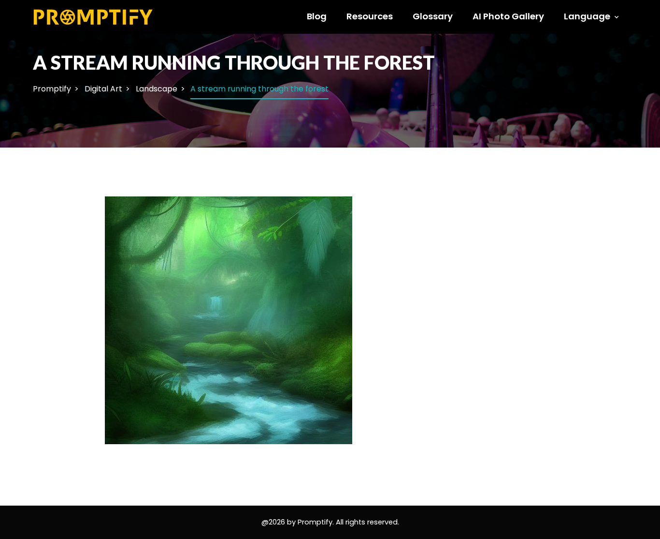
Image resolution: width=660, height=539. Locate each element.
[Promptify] (93, 16)
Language (587, 16)
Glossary (433, 16)
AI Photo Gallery (508, 16)
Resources (369, 16)
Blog (317, 16)
